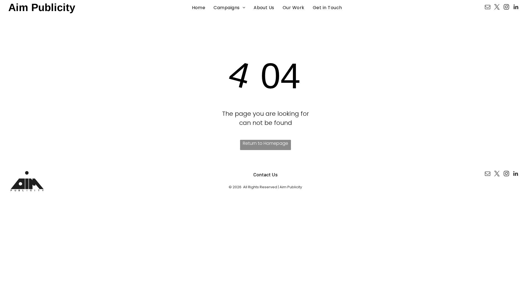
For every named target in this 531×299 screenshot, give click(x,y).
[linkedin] (516, 7)
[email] (487, 7)
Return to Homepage (265, 143)
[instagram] (506, 7)
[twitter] (497, 7)
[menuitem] (199, 7)
